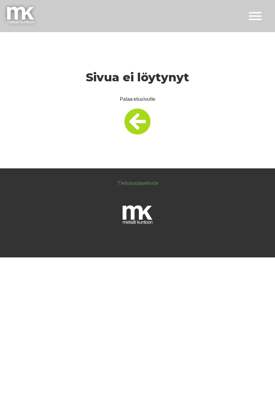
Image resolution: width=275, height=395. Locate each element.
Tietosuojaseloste (137, 182)
